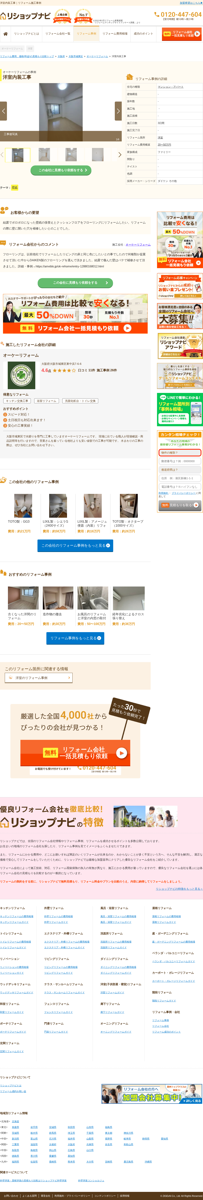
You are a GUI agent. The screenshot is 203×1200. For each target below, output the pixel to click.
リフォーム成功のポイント (166, 1031)
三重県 (15, 1144)
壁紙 (14, 187)
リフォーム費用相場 (114, 33)
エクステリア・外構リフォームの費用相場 (66, 941)
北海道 (15, 1121)
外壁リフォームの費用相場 (58, 916)
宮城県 (52, 1127)
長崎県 (52, 1161)
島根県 (34, 1150)
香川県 (34, 1156)
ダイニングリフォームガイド (116, 973)
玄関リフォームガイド (12, 1051)
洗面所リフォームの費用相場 (116, 941)
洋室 (30, 48)
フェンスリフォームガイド (58, 1012)
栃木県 (34, 1133)
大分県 (90, 1161)
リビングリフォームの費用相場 (61, 967)
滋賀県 (34, 1144)
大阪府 (61, 56)
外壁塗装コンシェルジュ (91, 1180)
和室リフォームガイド (12, 1012)
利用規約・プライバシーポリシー (72, 1195)
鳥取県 (15, 1150)
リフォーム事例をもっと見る (73, 638)
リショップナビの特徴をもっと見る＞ (179, 888)
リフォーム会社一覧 (57, 33)
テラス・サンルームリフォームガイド (64, 992)
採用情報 (124, 1195)
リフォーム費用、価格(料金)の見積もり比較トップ (27, 56)
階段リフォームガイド (164, 1000)
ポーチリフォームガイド (13, 1031)
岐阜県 (127, 1138)
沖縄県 (148, 1161)
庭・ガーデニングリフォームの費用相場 (173, 941)
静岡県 (145, 1138)
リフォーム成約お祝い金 (13, 1091)
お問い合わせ (11, 1195)
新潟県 (15, 1138)
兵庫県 (90, 1144)
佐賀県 (34, 1161)
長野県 (108, 1138)
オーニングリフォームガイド (116, 1031)
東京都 (108, 1133)
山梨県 (90, 1138)
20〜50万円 (164, 144)
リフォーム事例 (86, 33)
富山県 (34, 1138)
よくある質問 (29, 1195)
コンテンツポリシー (105, 1195)
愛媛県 (52, 1156)
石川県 (52, 1138)
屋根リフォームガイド (164, 922)
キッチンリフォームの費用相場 (16, 916)
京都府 (52, 1144)
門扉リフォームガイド (56, 1031)
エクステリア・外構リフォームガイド (64, 947)
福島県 (108, 1127)
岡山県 (52, 1150)
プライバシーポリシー (184, 493)
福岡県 (15, 1161)
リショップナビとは (26, 33)
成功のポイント (143, 33)
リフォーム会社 (160, 1026)
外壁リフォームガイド (56, 922)
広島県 (71, 1150)
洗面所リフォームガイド (114, 947)
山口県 (90, 1150)
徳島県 (15, 1156)
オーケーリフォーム (12, 48)
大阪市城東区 (76, 56)
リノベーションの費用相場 (14, 967)
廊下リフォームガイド (112, 1012)
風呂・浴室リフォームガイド (116, 922)
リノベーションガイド (12, 973)
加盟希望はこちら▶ (191, 3)
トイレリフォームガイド (13, 947)
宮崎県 (108, 1161)
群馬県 (52, 1133)
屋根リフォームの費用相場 (166, 916)
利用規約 (164, 493)
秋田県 (71, 1127)
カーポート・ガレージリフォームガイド (173, 981)
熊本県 (71, 1161)
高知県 (71, 1156)
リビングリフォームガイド (58, 973)
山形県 (90, 1127)
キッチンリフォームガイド (14, 922)
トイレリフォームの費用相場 (15, 941)
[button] (118, 111)
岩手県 (34, 1127)
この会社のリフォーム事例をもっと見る (73, 545)
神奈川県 (128, 1133)
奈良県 (108, 1144)
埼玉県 (71, 1133)
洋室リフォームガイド (112, 992)
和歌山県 (128, 1144)
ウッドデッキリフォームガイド (16, 992)
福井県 (71, 1138)
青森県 (15, 1127)
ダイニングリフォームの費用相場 (118, 967)
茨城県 (15, 1133)
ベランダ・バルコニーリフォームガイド (173, 961)
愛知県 (164, 1138)
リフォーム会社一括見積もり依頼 (179, 33)
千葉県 (90, 1133)
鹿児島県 (128, 1161)
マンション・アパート (171, 86)
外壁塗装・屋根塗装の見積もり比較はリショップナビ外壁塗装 (33, 1180)
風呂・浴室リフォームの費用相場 (118, 916)
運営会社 (45, 1195)
